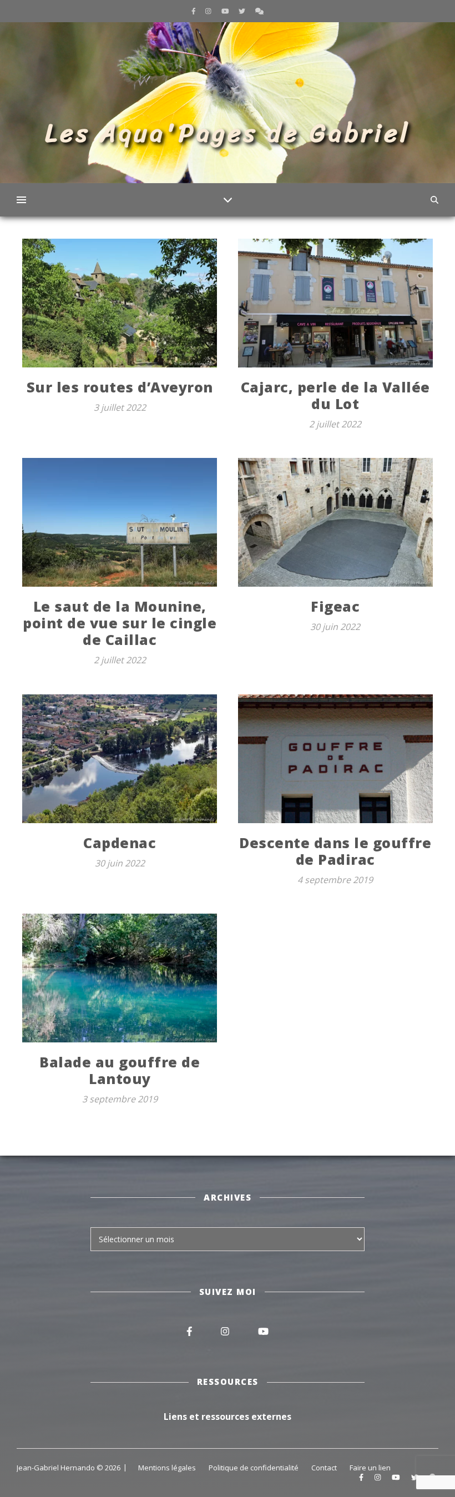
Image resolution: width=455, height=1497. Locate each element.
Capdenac (119, 842)
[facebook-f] (194, 11)
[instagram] (209, 11)
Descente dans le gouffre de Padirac (335, 851)
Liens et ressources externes (227, 1416)
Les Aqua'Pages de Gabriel (228, 133)
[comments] (259, 11)
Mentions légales (167, 1468)
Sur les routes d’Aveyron (120, 386)
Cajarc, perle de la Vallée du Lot (335, 395)
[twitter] (243, 11)
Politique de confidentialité (254, 1468)
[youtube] (226, 11)
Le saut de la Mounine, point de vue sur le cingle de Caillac (119, 623)
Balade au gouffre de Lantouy (119, 1070)
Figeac (335, 606)
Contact (324, 1468)
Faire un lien (370, 1468)
